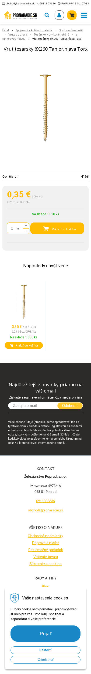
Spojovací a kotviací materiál (34, 30)
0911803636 (47, 3)
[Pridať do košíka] (24, 345)
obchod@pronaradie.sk (20, 3)
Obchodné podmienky (45, 536)
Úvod (5, 30)
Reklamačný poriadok (45, 550)
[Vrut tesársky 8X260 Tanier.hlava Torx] (45, 108)
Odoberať (70, 406)
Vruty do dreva (17, 34)
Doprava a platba (45, 543)
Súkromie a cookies (45, 564)
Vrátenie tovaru (45, 557)
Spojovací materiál (71, 30)
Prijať (46, 633)
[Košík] (72, 15)
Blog (45, 586)
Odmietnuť (45, 659)
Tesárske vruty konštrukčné (51, 34)
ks (18, 228)
